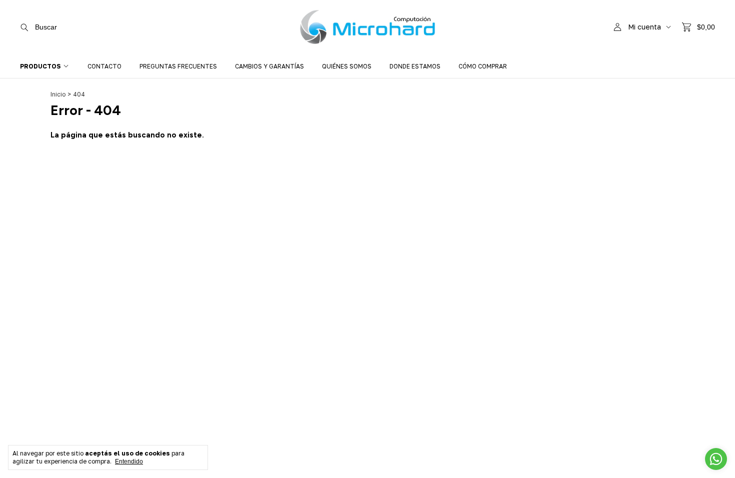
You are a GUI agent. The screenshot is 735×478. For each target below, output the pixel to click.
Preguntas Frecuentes (178, 66)
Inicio (58, 94)
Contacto (105, 66)
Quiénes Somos (347, 66)
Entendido (129, 461)
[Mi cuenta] (617, 27)
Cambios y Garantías (269, 66)
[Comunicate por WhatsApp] (716, 459)
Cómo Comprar (482, 66)
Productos (40, 66)
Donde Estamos (415, 66)
